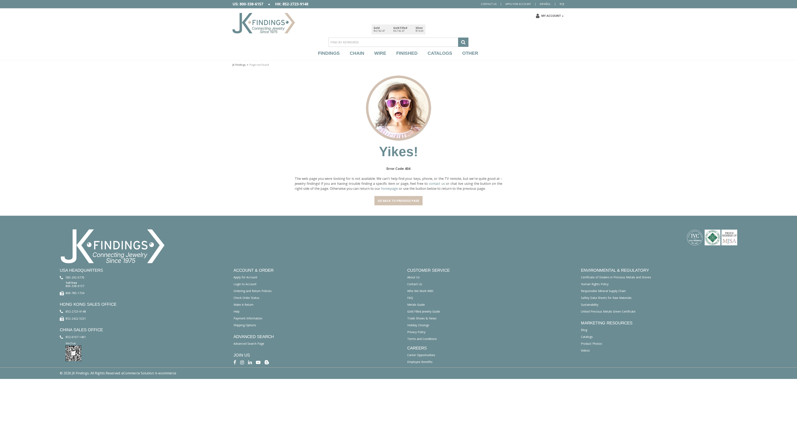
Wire (380, 53)
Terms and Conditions (422, 339)
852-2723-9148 (76, 311)
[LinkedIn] (250, 362)
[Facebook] (234, 362)
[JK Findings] (263, 23)
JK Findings (239, 65)
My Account (551, 16)
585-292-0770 (75, 277)
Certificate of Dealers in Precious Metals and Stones (616, 277)
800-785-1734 (75, 293)
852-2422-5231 (76, 318)
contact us (437, 183)
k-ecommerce (165, 373)
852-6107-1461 (76, 337)
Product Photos (591, 344)
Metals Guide (416, 305)
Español (545, 4)
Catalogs (440, 53)
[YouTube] (258, 362)
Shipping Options (244, 325)
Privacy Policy (416, 332)
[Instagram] (242, 362)
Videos (585, 350)
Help (236, 311)
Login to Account (245, 284)
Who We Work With (420, 291)
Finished (407, 53)
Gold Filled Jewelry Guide (423, 311)
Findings (329, 53)
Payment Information (247, 318)
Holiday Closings (418, 325)
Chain (357, 53)
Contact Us (488, 4)
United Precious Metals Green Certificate (608, 311)
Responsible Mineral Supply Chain (603, 291)
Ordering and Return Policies (252, 291)
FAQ (410, 298)
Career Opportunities (421, 355)
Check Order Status (246, 298)
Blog (584, 330)
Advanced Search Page (248, 344)
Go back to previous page (398, 201)
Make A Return (243, 305)
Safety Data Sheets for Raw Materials (606, 298)
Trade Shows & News (421, 318)
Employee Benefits (420, 362)
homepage (389, 188)
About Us (413, 277)
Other (470, 53)
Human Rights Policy (595, 284)
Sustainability (589, 305)
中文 (562, 4)
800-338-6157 (75, 286)
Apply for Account (518, 4)
